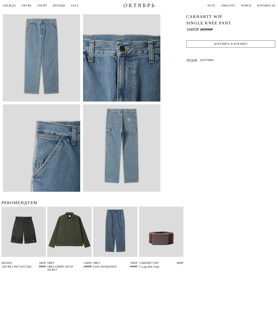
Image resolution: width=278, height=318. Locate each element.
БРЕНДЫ (59, 5)
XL (49, 263)
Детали (191, 60)
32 (6, 263)
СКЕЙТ (42, 5)
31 (11, 263)
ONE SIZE (145, 263)
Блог (212, 5)
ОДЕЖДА (9, 5)
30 (15, 263)
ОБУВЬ (26, 5)
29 (19, 263)
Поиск (246, 5)
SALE (75, 5)
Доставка (207, 60)
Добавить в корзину (231, 43)
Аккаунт (228, 5)
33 (3, 263)
